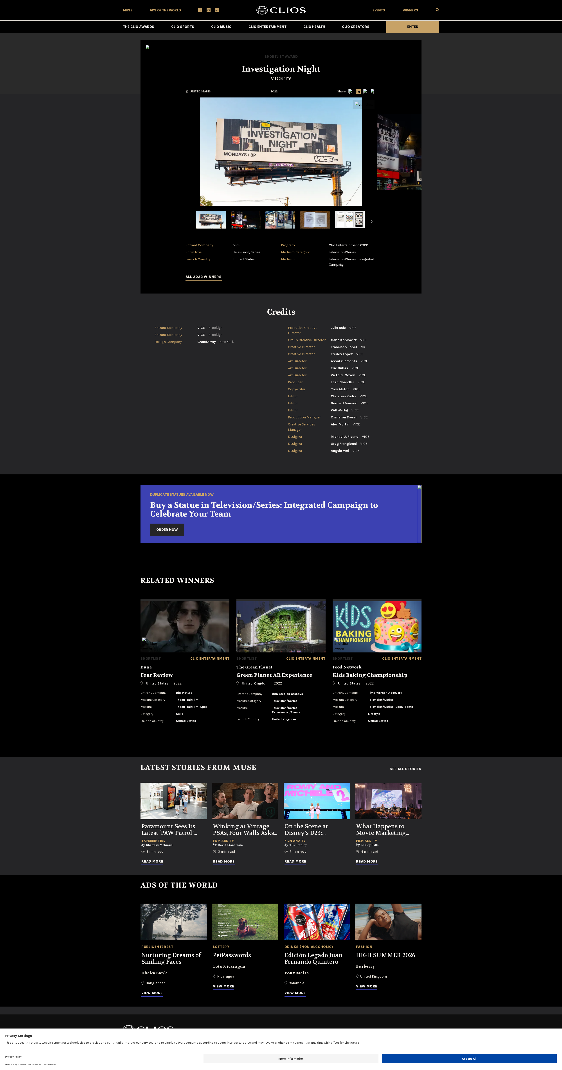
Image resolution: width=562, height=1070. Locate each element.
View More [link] (152, 993)
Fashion (364, 947)
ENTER (412, 27)
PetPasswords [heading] (232, 955)
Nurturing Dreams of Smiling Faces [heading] (171, 958)
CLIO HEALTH (314, 27)
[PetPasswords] (245, 922)
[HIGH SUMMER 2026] (388, 922)
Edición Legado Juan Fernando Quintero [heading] (313, 958)
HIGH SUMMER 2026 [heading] (385, 955)
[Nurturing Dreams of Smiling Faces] (173, 922)
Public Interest (157, 947)
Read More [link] (152, 861)
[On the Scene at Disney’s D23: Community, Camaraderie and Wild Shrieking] (317, 801)
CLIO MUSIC (221, 27)
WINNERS (410, 10)
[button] (371, 224)
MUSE (127, 10)
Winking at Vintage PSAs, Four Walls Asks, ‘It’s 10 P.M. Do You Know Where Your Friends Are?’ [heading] (244, 829)
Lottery (221, 947)
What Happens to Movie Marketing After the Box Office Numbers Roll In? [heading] (384, 829)
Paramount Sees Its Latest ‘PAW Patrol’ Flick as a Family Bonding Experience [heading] (170, 829)
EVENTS (379, 10)
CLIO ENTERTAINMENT (267, 27)
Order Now (167, 530)
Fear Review (156, 675)
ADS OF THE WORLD (165, 10)
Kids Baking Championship (370, 675)
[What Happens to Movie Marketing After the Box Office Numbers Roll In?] (388, 801)
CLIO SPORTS (182, 27)
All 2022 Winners (204, 277)
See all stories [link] (406, 769)
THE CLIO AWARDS (138, 27)
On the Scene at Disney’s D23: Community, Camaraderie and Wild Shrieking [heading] (316, 829)
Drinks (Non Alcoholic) (309, 947)
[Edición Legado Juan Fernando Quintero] (317, 922)
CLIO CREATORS (355, 27)
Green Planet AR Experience (274, 675)
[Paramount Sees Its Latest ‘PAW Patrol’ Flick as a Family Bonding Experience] (173, 801)
